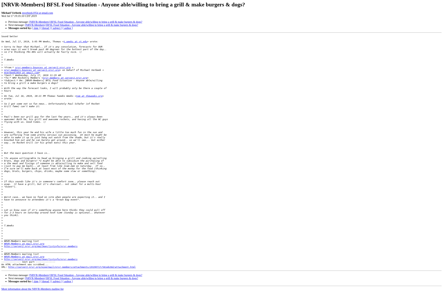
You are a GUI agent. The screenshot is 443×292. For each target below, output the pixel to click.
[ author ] (68, 28)
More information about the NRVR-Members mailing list (32, 289)
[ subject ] (56, 28)
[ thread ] (46, 28)
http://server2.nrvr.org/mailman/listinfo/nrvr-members (41, 246)
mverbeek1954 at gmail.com (37, 12)
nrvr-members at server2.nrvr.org (65, 78)
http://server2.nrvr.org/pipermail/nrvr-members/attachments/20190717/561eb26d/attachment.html (72, 267)
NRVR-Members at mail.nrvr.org (24, 243)
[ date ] (36, 28)
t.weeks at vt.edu (75, 41)
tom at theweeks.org (89, 96)
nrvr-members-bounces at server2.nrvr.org (43, 67)
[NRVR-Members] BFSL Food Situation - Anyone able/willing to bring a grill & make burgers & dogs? (85, 21)
